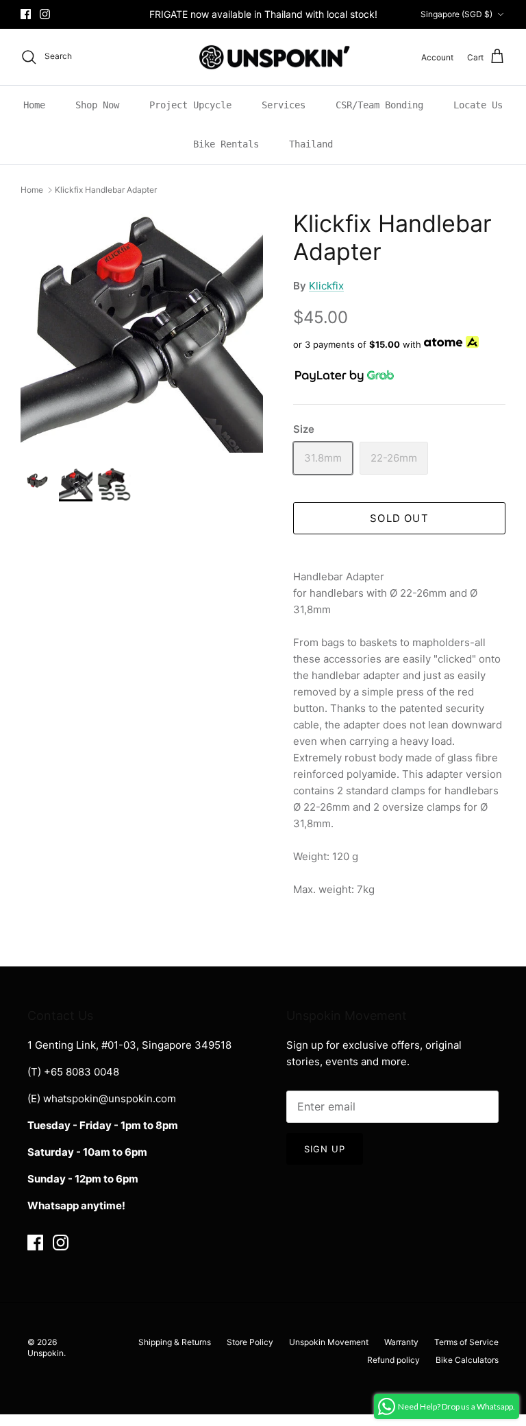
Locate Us (478, 104)
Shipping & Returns (174, 1342)
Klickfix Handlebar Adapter (106, 190)
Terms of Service (466, 1342)
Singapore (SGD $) (456, 14)
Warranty (401, 1342)
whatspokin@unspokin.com (109, 1098)
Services (283, 104)
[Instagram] (45, 14)
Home (34, 104)
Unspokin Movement (328, 1342)
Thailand (311, 144)
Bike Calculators (467, 1360)
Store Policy (250, 1342)
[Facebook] (26, 14)
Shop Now (97, 104)
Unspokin (45, 1353)
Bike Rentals (226, 144)
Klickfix (326, 285)
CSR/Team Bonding (379, 104)
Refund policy (393, 1360)
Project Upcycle (190, 104)
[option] (142, 331)
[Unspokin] (263, 57)
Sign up (324, 1148)
